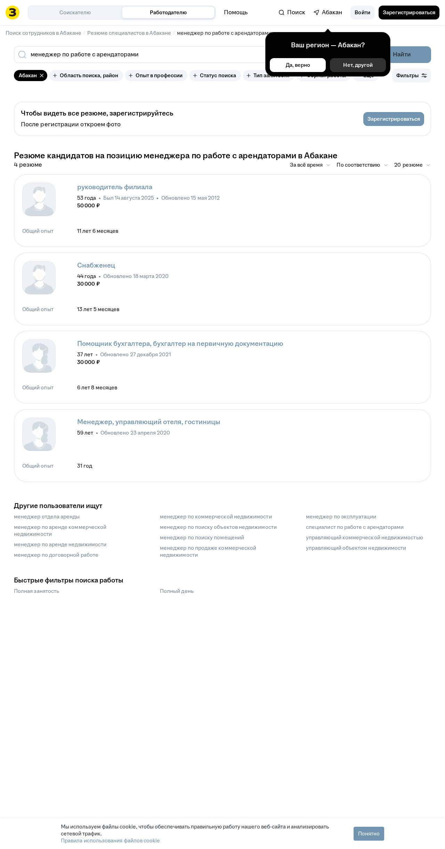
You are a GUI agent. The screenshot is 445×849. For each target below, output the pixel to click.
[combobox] (173, 54)
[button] (362, 12)
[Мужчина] (39, 199)
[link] (292, 12)
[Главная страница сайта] (12, 12)
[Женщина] (39, 356)
